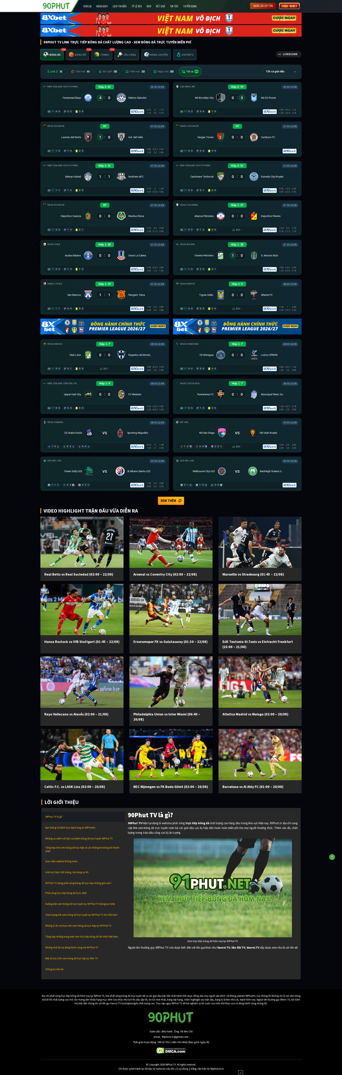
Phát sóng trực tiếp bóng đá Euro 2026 (65, 893)
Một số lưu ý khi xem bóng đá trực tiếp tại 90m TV (71, 958)
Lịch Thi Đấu (120, 6)
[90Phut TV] (56, 5)
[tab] (52, 54)
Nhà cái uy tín (263, 6)
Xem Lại (87, 6)
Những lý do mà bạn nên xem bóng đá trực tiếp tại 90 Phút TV (78, 925)
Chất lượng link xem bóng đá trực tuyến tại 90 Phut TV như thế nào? (81, 915)
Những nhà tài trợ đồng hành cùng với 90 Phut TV (71, 947)
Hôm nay (137, 71)
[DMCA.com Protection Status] (171, 1050)
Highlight (102, 6)
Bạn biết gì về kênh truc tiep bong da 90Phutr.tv (70, 827)
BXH (149, 6)
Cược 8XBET (289, 6)
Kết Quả (160, 6)
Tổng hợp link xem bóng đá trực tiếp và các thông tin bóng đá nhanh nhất (82, 849)
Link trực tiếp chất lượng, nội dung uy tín (66, 872)
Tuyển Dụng (190, 6)
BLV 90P (110, 71)
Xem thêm (168, 500)
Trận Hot (82, 71)
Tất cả (192, 71)
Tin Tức (174, 6)
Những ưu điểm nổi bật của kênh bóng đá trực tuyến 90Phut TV (79, 838)
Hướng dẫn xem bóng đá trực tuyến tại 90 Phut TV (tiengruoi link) (80, 904)
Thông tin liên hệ (54, 969)
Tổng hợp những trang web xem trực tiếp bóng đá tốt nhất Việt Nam (81, 936)
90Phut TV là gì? (54, 816)
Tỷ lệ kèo (136, 6)
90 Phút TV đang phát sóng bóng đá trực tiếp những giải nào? (78, 883)
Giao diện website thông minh (61, 861)
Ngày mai (166, 71)
